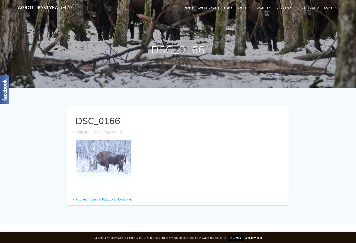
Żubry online (208, 7)
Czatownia (310, 7)
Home (189, 7)
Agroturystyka (45, 7)
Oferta (242, 7)
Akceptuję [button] (235, 237)
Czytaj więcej (253, 237)
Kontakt (331, 7)
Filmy (228, 7)
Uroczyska (285, 7)
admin (82, 132)
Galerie (262, 7)
